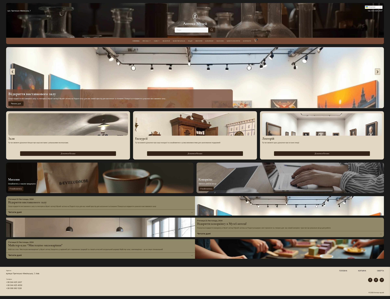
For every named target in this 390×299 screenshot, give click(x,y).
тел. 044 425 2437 (375, 11)
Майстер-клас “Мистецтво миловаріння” (35, 245)
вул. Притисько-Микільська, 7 (19, 11)
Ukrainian (371, 7)
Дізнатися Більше (68, 153)
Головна (343, 271)
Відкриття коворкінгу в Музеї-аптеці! (222, 224)
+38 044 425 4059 (14, 285)
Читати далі (16, 103)
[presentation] (12, 71)
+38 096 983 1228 (14, 288)
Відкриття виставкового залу (27, 202)
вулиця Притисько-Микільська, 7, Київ (22, 273)
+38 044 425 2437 (14, 282)
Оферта (380, 271)
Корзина (362, 271)
